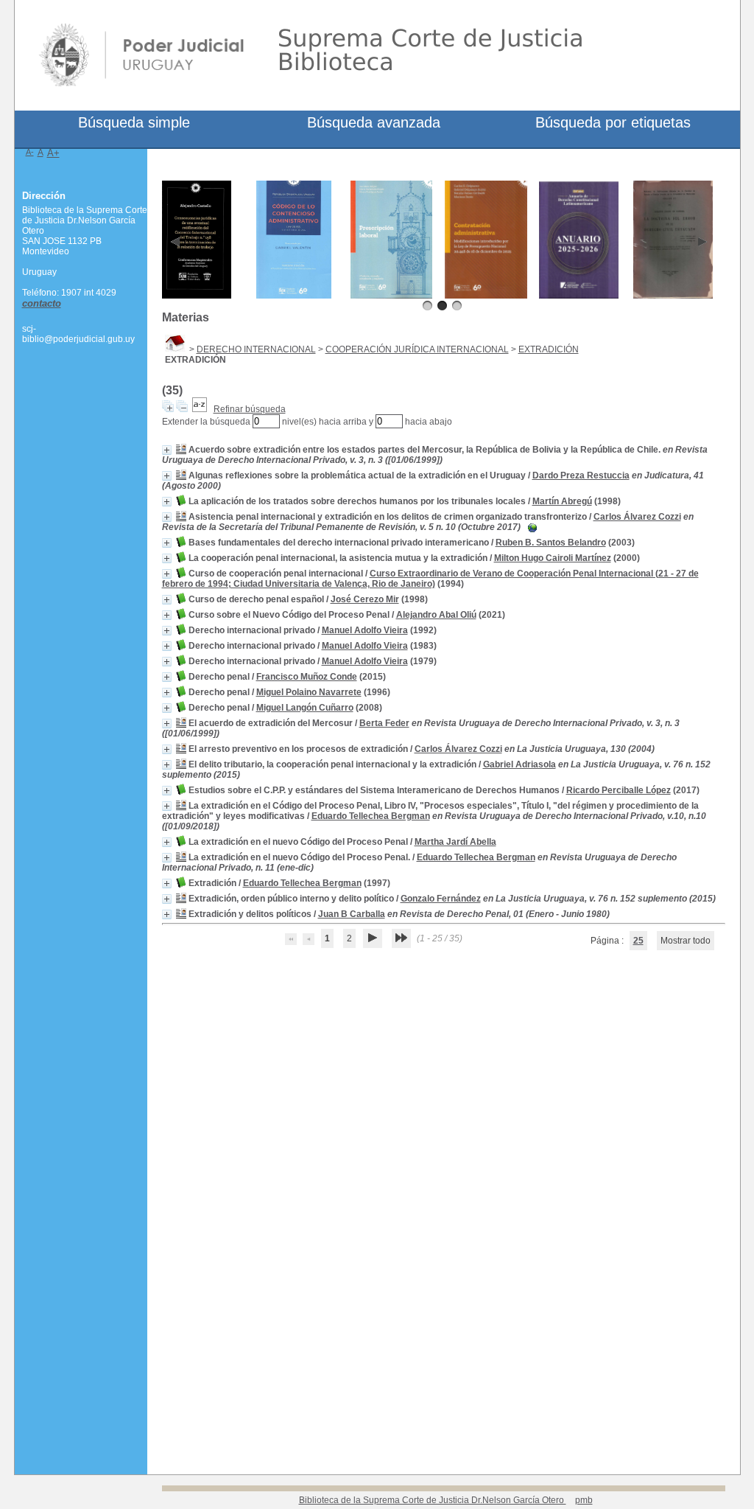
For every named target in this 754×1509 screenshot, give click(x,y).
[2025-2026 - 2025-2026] (579, 295)
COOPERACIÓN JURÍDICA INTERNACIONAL (417, 349)
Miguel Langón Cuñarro (304, 708)
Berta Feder (384, 723)
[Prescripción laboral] (391, 295)
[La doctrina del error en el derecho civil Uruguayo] (673, 295)
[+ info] (167, 450)
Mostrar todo (685, 940)
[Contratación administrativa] (486, 295)
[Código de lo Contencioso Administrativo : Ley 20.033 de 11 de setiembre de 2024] (294, 295)
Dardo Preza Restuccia (581, 475)
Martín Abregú (562, 501)
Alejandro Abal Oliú (436, 615)
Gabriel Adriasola (519, 764)
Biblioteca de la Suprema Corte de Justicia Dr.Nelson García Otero (432, 1500)
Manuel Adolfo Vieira (365, 630)
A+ (53, 152)
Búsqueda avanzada (373, 122)
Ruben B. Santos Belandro (551, 542)
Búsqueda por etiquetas (613, 122)
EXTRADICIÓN (548, 349)
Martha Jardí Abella (455, 842)
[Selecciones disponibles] (199, 409)
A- (30, 151)
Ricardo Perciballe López (618, 790)
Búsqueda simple (134, 122)
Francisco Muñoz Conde (306, 677)
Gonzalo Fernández (441, 898)
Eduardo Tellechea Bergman (370, 816)
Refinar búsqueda (250, 409)
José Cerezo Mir (365, 599)
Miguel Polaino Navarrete (309, 692)
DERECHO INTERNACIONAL (256, 349)
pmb (584, 1500)
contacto (41, 303)
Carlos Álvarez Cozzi (637, 517)
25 (638, 940)
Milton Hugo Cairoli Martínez (552, 558)
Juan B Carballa (351, 914)
